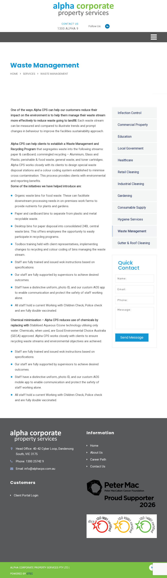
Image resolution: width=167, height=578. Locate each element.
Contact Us (97, 466)
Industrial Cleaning (131, 184)
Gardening (125, 196)
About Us (96, 452)
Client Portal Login (26, 495)
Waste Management (132, 231)
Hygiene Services (130, 219)
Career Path (98, 459)
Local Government (130, 148)
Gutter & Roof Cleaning (134, 243)
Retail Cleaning (128, 172)
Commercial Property (133, 125)
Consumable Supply (132, 207)
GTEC (29, 573)
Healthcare (125, 160)
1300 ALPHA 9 (67, 28)
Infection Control (129, 113)
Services (29, 74)
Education (125, 136)
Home (14, 74)
